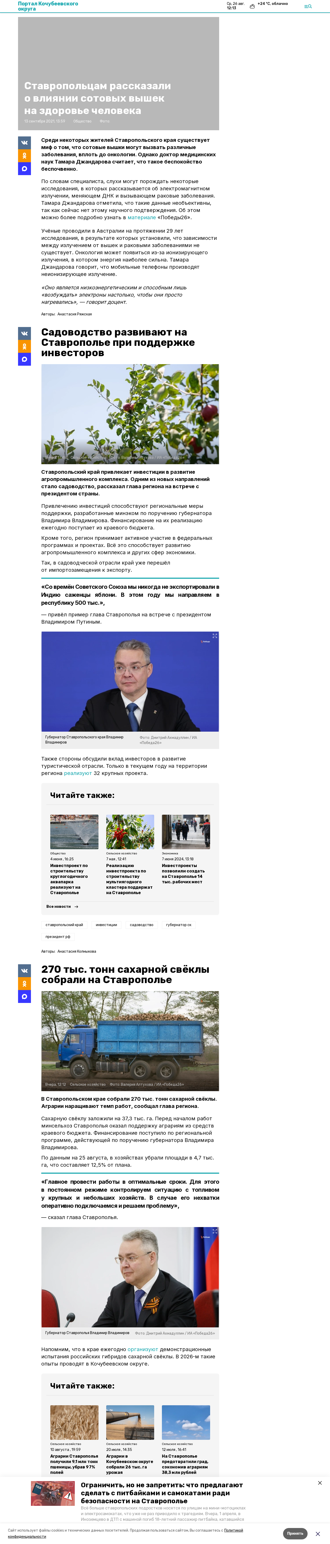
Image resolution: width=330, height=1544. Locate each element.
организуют (143, 1349)
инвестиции (106, 925)
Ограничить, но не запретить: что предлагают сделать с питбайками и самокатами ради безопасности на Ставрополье (162, 1493)
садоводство (141, 925)
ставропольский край (64, 925)
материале (142, 217)
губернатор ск (178, 925)
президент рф (58, 937)
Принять (295, 1533)
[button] (53, 1493)
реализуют (78, 773)
